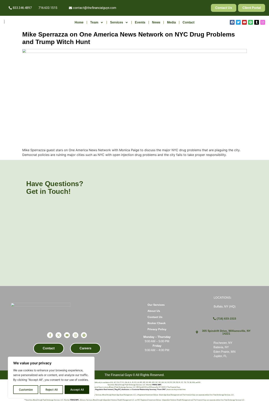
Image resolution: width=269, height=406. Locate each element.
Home (79, 22)
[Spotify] (250, 22)
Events (140, 22)
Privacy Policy (156, 329)
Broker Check (156, 323)
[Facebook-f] (50, 335)
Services (116, 22)
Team (94, 22)
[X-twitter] (58, 335)
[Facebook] (232, 22)
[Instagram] (262, 22)
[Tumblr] (256, 22)
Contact (188, 22)
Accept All (77, 389)
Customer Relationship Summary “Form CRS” (149, 389)
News (156, 22)
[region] (51, 377)
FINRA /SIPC (156, 385)
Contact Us (154, 317)
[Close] (90, 360)
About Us (153, 310)
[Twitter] (238, 22)
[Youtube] (244, 22)
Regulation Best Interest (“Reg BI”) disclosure (112, 389)
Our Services (156, 304)
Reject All (51, 389)
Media (171, 22)
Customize (26, 389)
